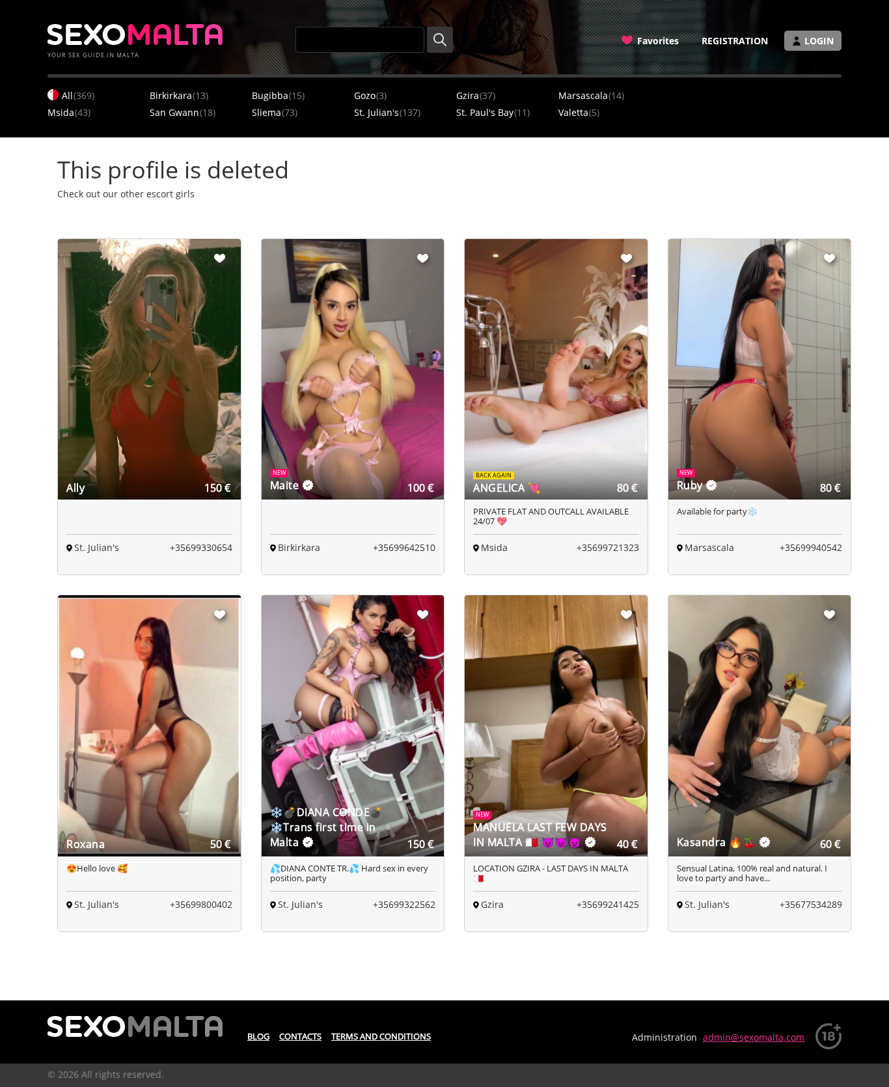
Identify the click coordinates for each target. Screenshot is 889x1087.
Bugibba (278, 95)
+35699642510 (404, 547)
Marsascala (591, 95)
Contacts (300, 1036)
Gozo (370, 95)
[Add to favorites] (220, 258)
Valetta (578, 112)
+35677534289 (811, 904)
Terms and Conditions (381, 1036)
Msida (69, 112)
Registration (735, 41)
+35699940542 (811, 547)
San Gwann (182, 112)
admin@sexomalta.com (753, 1037)
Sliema (274, 112)
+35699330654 (201, 547)
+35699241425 (608, 904)
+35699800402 (201, 904)
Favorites (658, 41)
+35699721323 (608, 547)
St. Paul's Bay (493, 112)
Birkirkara (179, 95)
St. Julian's (387, 112)
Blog (258, 1036)
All (78, 95)
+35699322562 (404, 904)
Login (819, 41)
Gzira (475, 95)
